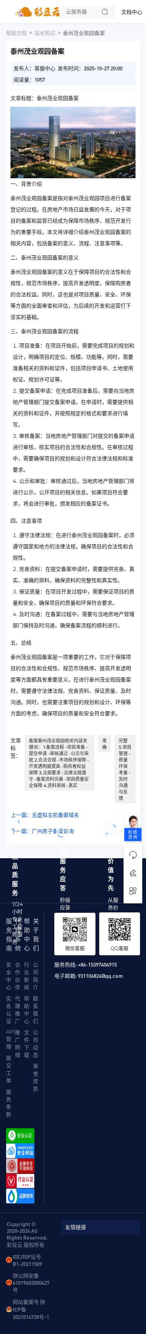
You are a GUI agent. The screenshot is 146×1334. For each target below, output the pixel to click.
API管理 (10, 1039)
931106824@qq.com (100, 975)
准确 (104, 744)
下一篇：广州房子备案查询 (42, 831)
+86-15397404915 (97, 964)
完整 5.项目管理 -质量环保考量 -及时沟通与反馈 (125, 769)
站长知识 (44, 33)
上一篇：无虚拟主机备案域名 (45, 815)
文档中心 (131, 12)
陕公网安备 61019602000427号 (31, 1282)
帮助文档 (16, 33)
